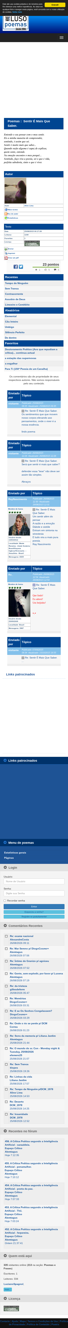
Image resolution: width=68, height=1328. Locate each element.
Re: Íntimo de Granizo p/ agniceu (29, 961)
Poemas (14, 121)
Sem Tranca (12, 288)
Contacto (5, 1321)
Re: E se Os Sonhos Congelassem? (31, 1011)
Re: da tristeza (18, 986)
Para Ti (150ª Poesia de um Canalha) (26, 369)
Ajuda (15, 1321)
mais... (8, 1289)
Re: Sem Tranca (19, 1064)
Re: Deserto (17, 1101)
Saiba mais (17, 12)
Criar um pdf (13, 258)
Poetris (55, 1324)
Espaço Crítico (13, 1148)
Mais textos (13, 210)
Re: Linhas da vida (21, 1076)
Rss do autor (12, 214)
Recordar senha (16, 900)
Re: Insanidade (19, 1114)
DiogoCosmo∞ (18, 1002)
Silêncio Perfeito (15, 332)
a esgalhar (11, 363)
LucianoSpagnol (13, 1284)
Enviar (11, 249)
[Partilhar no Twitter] (21, 267)
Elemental (11, 316)
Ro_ (10, 574)
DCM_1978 (16, 1105)
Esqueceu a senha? (34, 912)
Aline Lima (16, 1092)
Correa (14, 1026)
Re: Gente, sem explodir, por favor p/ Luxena (36, 973)
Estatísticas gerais (15, 852)
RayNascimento (17, 499)
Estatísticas (13, 218)
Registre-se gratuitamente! (34, 916)
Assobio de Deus (15, 299)
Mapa (23, 1321)
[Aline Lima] (34, 190)
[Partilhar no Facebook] (16, 267)
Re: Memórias (18, 998)
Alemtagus (16, 952)
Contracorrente (14, 294)
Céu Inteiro (11, 321)
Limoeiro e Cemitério (17, 304)
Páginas (9, 857)
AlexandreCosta (19, 939)
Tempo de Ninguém (16, 283)
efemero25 (16, 1055)
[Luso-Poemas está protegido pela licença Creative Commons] (11, 1308)
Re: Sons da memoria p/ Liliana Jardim (33, 1035)
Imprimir (11, 253)
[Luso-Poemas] (34, 22)
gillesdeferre (17, 989)
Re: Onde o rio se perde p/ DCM (28, 1023)
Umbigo (9, 327)
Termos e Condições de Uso (43, 1321)
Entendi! (55, 5)
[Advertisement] (34, 80)
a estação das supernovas (20, 358)
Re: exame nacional (21, 936)
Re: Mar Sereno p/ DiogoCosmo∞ (29, 948)
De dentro (11, 337)
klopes (14, 1067)
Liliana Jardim (18, 1080)
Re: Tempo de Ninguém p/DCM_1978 (31, 1089)
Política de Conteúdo (38, 1324)
